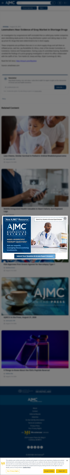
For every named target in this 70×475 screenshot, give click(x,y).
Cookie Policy (27, 467)
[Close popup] (65, 218)
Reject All (62, 471)
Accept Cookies (49, 471)
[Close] (67, 461)
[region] (35, 466)
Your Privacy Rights (13, 471)
